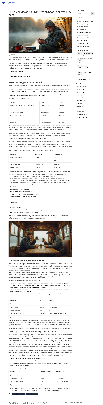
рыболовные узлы (88, 53)
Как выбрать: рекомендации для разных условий (23, 79)
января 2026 (81, 106)
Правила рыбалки (83, 40)
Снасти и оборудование (85, 21)
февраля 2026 (82, 103)
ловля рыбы (87, 69)
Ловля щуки (81, 29)
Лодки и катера (82, 35)
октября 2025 (82, 114)
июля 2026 (81, 89)
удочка (91, 62)
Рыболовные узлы (83, 26)
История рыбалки (83, 24)
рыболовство (81, 74)
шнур (18, 393)
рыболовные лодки (82, 79)
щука (14, 393)
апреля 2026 (81, 97)
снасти (91, 58)
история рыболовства (83, 58)
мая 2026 (81, 95)
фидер (89, 72)
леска (23, 393)
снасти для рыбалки (83, 67)
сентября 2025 (82, 117)
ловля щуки (35, 393)
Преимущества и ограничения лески (20, 76)
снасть (28, 393)
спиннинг (80, 60)
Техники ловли (82, 43)
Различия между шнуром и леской (19, 71)
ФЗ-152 (40, 402)
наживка (80, 72)
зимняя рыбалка (82, 55)
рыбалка (80, 53)
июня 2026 (81, 92)
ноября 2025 (81, 111)
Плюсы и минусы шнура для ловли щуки (21, 74)
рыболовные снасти (83, 62)
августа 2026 (81, 86)
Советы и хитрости (83, 46)
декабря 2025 (82, 109)
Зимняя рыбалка (83, 37)
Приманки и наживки (84, 32)
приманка (80, 69)
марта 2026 (81, 100)
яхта (90, 79)
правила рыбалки (82, 76)
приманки (80, 65)
